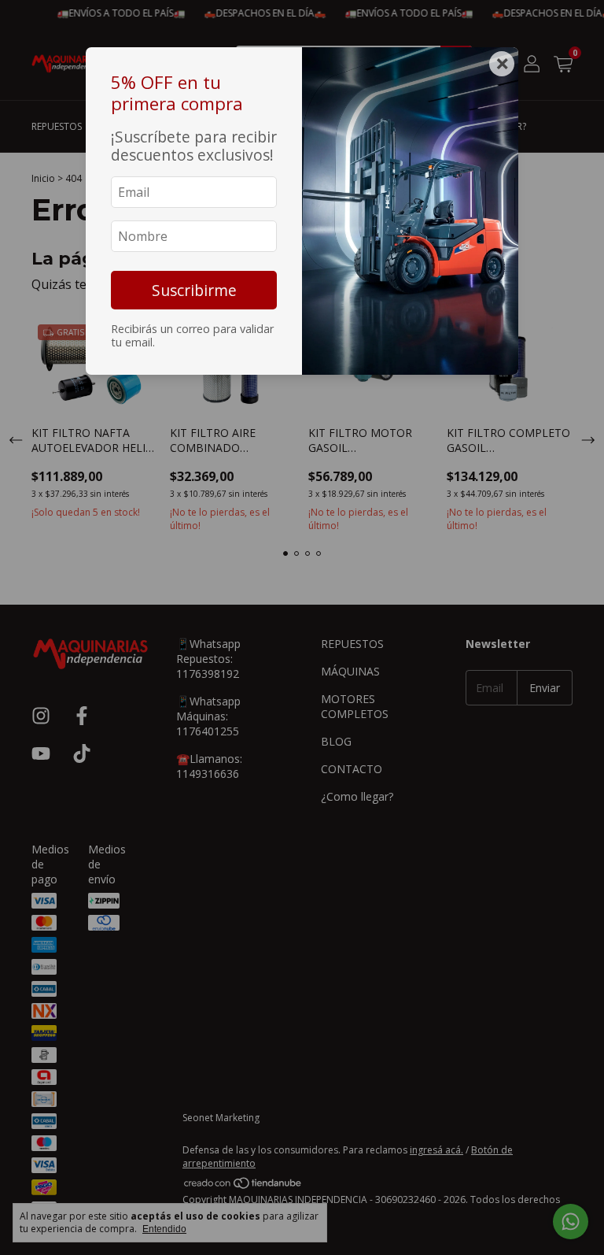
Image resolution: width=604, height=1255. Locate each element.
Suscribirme (194, 290)
